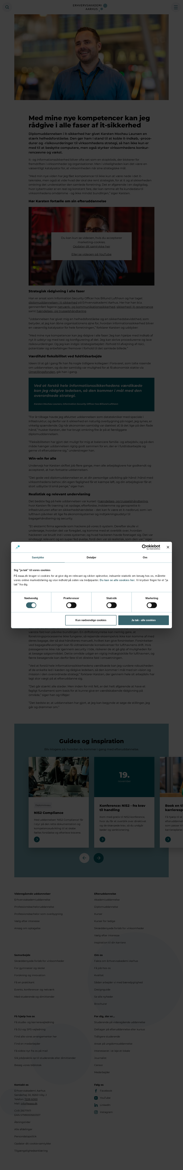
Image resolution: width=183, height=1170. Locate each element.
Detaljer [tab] (92, 557)
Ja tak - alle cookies (143, 620)
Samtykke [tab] (38, 557)
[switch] (71, 605)
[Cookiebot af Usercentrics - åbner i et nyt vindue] (144, 547)
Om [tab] (145, 557)
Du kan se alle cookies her (117, 580)
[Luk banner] (168, 547)
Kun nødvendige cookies (90, 620)
